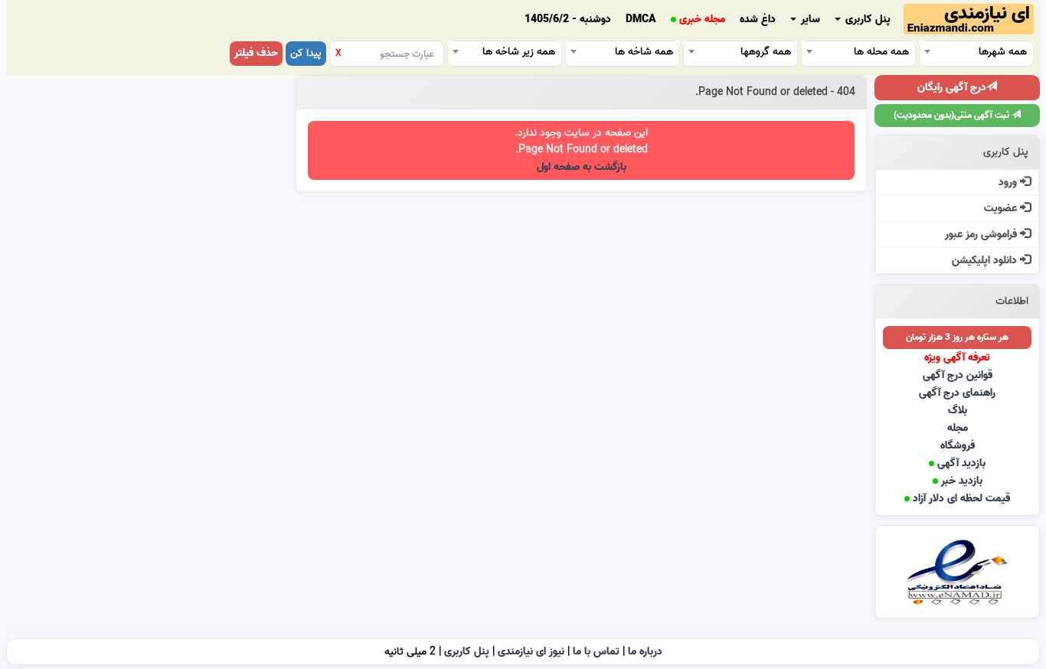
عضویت (1002, 208)
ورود (1009, 182)
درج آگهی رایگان (951, 87)
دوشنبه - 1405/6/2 (568, 19)
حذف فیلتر (256, 53)
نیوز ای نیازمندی (531, 652)
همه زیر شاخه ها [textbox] (518, 51)
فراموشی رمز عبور (982, 234)
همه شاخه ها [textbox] (644, 51)
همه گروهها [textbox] (765, 51)
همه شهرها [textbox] (1003, 51)
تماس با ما (596, 652)
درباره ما (645, 652)
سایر (809, 19)
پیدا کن (306, 53)
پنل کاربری (866, 19)
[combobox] (976, 51)
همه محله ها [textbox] (881, 51)
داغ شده (758, 19)
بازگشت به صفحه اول (581, 167)
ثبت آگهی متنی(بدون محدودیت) (953, 115)
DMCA (641, 19)
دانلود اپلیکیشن (986, 260)
